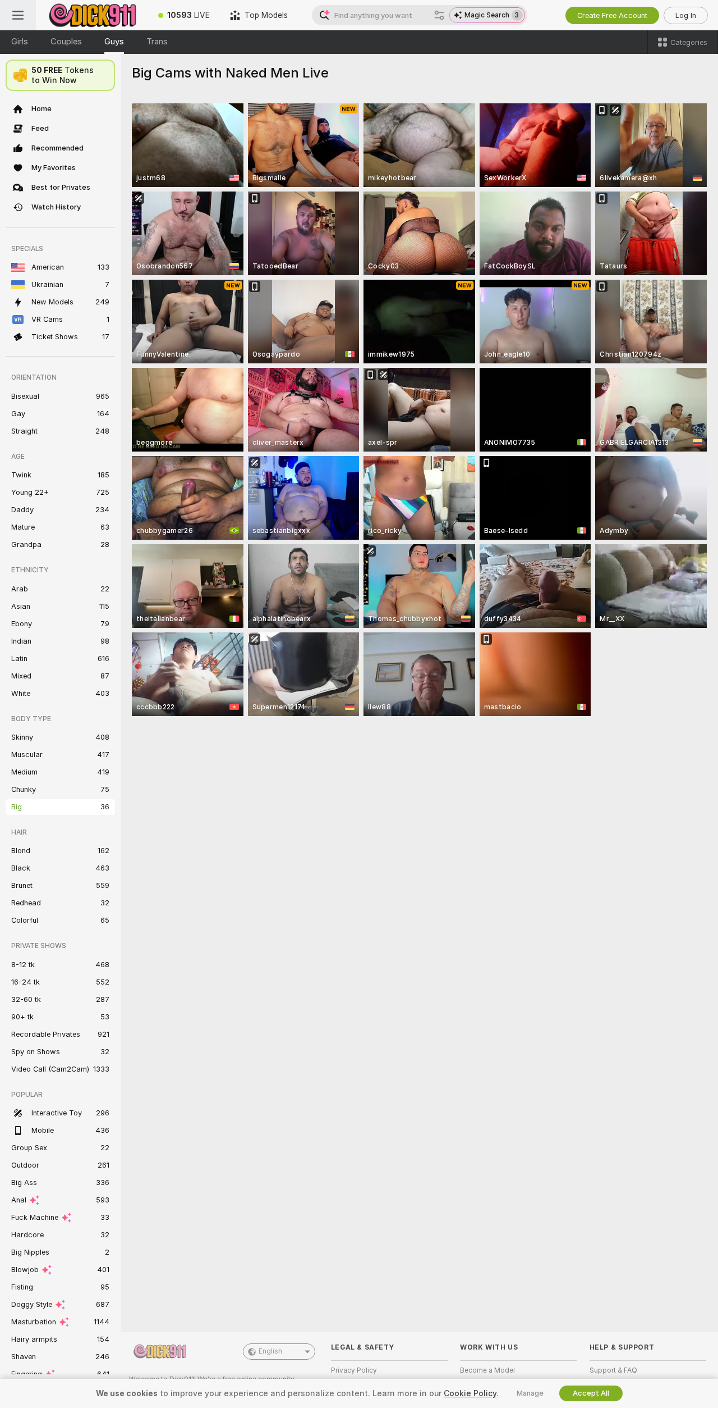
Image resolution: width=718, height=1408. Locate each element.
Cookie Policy (470, 1393)
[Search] (439, 15)
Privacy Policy (354, 1370)
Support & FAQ (613, 1370)
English (270, 1351)
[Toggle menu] (18, 15)
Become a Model (487, 1370)
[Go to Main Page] (92, 15)
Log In (685, 15)
